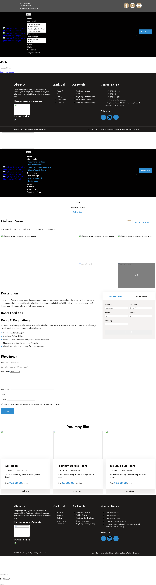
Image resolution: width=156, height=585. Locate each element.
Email (4, 399)
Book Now (25, 491)
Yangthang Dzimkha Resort (36, 29)
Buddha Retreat (33, 26)
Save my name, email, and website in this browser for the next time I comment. (32, 404)
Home (29, 18)
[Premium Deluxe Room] (78, 445)
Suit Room (11, 466)
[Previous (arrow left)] (1, 584)
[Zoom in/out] (1, 574)
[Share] (5, 574)
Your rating (5, 371)
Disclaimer (136, 129)
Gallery (30, 47)
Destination (32, 34)
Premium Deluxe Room (72, 466)
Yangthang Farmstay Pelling (85, 102)
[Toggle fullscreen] (3, 574)
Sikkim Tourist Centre (34, 31)
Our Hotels (31, 21)
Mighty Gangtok (33, 39)
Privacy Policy (94, 129)
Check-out (133, 304)
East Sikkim (31, 42)
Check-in (108, 304)
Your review (6, 389)
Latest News (61, 99)
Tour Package (32, 36)
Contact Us (31, 49)
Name (4, 394)
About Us (60, 91)
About (29, 44)
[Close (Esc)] (7, 574)
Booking (128, 332)
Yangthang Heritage (34, 24)
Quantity (108, 320)
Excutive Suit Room (122, 466)
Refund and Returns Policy (123, 129)
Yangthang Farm (33, 52)
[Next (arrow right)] (3, 584)
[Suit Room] (25, 445)
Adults (107, 312)
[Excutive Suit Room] (130, 445)
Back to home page (7, 72)
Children (132, 312)
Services (60, 94)
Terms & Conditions (106, 129)
